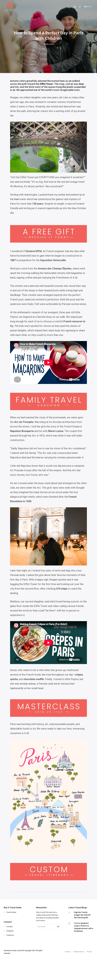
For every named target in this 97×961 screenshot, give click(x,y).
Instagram (10, 931)
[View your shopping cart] (75, 7)
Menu (89, 6)
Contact (67, 952)
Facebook (10, 935)
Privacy (89, 952)
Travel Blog (48, 44)
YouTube (9, 927)
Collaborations (78, 952)
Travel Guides (11, 912)
